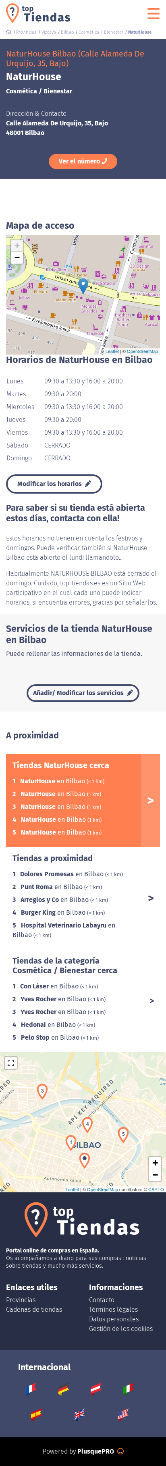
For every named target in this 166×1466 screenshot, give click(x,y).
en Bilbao (53, 781)
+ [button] (17, 245)
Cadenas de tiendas (34, 1309)
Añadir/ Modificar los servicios (79, 693)
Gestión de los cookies (121, 1329)
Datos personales (114, 1319)
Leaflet (112, 351)
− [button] (17, 257)
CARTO (156, 1189)
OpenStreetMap (142, 351)
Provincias (20, 1300)
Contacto (101, 1300)
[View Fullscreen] (11, 1063)
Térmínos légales (113, 1309)
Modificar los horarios (50, 484)
